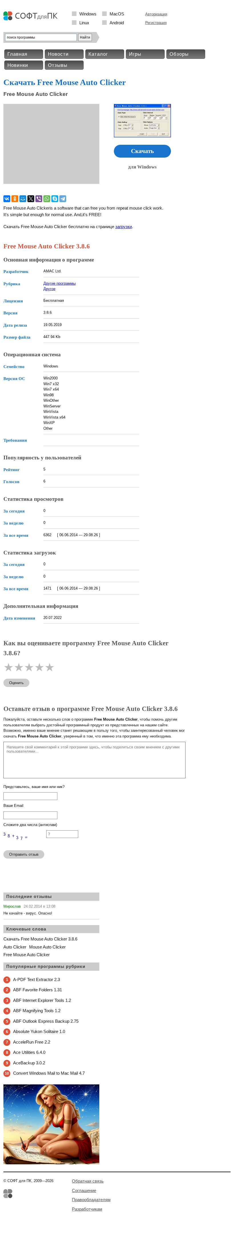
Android (117, 22)
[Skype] (54, 198)
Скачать (142, 151)
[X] (30, 198)
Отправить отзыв (24, 854)
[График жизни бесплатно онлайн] (51, 1163)
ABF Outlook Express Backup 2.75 (45, 1021)
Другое (49, 289)
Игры (135, 54)
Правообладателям (91, 1199)
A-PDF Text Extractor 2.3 (36, 979)
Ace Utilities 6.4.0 (29, 1052)
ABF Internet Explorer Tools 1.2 (42, 1000)
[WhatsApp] (46, 198)
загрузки (123, 226)
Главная (17, 54)
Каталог (98, 54)
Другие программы (59, 283)
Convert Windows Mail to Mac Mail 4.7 (49, 1073)
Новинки (17, 65)
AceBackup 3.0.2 (29, 1062)
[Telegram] (62, 198)
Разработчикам (87, 1209)
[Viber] (38, 198)
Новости (58, 54)
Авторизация (156, 14)
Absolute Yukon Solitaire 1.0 (39, 1031)
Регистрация (156, 23)
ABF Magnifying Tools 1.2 (36, 1010)
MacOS (117, 13)
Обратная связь (88, 1181)
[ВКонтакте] (6, 198)
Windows (87, 13)
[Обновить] (24, 843)
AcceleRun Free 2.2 (31, 1042)
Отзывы (57, 65)
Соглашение (84, 1190)
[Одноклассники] (14, 198)
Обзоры (179, 54)
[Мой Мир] (22, 198)
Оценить (16, 683)
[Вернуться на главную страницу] (31, 19)
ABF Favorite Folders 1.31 (37, 989)
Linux (84, 22)
